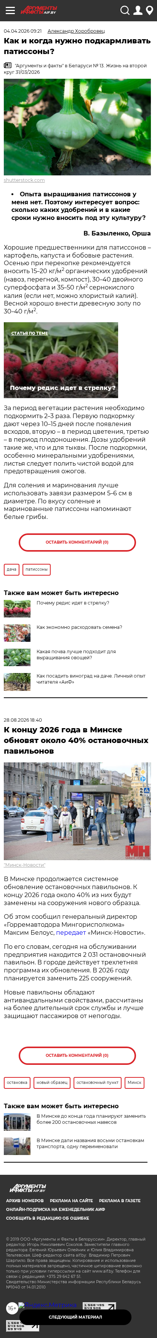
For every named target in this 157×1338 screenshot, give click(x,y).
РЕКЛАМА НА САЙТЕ (71, 1200)
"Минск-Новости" (24, 865)
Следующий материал (75, 1317)
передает (71, 932)
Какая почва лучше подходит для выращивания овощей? (76, 654)
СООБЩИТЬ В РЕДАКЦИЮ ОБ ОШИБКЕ (47, 1218)
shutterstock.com (24, 180)
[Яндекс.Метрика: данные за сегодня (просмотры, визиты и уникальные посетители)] (47, 1305)
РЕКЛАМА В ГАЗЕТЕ (120, 1200)
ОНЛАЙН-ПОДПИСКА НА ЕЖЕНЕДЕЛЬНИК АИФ (55, 1209)
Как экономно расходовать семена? (79, 627)
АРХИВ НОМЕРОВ (25, 1200)
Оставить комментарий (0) (77, 542)
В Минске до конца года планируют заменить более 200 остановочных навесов (91, 1119)
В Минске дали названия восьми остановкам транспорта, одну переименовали (90, 1143)
